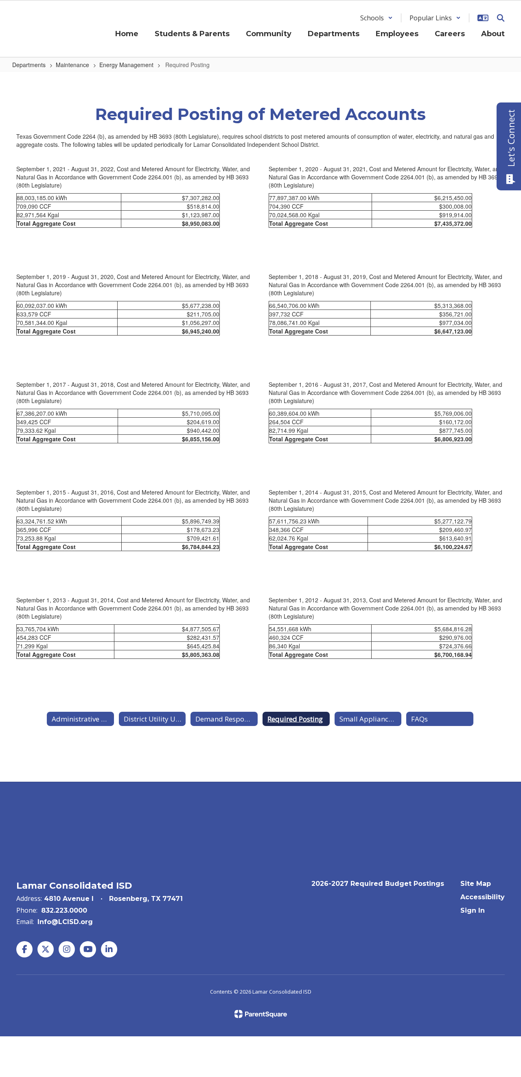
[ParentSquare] (260, 1014)
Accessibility (482, 897)
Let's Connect (511, 138)
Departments (29, 65)
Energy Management (126, 65)
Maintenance (72, 65)
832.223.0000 (64, 910)
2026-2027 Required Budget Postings (377, 883)
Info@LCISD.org (65, 922)
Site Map (475, 883)
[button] (376, 17)
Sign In (472, 910)
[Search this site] (501, 18)
